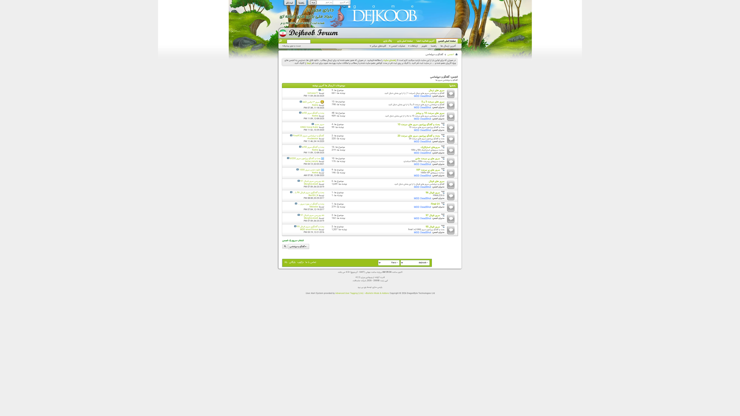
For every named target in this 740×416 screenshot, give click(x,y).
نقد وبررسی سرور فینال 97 (312, 181)
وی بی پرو (362, 287)
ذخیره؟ (345, 7)
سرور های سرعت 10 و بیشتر (430, 113)
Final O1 (435, 204)
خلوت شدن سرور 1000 (309, 170)
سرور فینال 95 (433, 227)
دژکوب (300, 262)
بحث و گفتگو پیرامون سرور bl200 (305, 158)
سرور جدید (319, 124)
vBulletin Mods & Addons (377, 293)
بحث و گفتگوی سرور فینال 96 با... (308, 192)
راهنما (301, 3)
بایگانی (292, 262)
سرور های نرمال (436, 90)
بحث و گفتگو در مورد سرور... (311, 204)
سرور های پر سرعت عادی (427, 159)
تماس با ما (310, 262)
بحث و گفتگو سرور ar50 (313, 113)
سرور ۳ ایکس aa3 (311, 102)
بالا (285, 247)
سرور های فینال (436, 181)
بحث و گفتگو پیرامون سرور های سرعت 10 (419, 125)
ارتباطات (414, 46)
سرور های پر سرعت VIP (428, 170)
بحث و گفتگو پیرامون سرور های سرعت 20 (419, 136)
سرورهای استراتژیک (430, 147)
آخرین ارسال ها (448, 46)
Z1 (322, 90)
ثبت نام (289, 3)
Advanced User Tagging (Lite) (349, 293)
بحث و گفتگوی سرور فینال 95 (310, 226)
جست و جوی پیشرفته (291, 46)
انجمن (450, 54)
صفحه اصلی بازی (405, 41)
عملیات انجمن (398, 46)
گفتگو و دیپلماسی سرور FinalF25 (308, 136)
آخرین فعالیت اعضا (425, 41)
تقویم (424, 46)
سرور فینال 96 (433, 193)
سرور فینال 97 (433, 215)
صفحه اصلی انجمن (447, 41)
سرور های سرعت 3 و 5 (432, 102)
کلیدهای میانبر (379, 46)
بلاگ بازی (387, 41)
